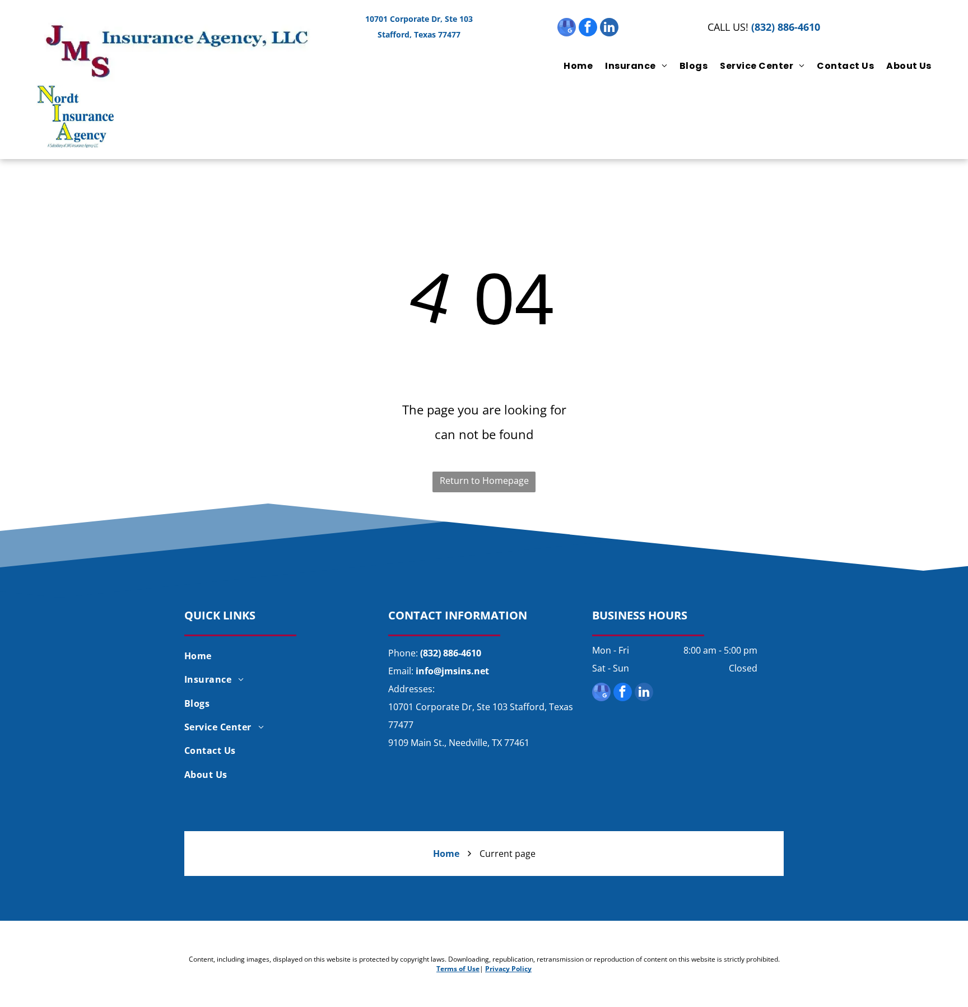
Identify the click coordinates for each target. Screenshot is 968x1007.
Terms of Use (458, 968)
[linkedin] (609, 28)
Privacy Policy (508, 968)
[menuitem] (572, 65)
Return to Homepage (484, 480)
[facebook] (588, 28)
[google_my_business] (566, 28)
